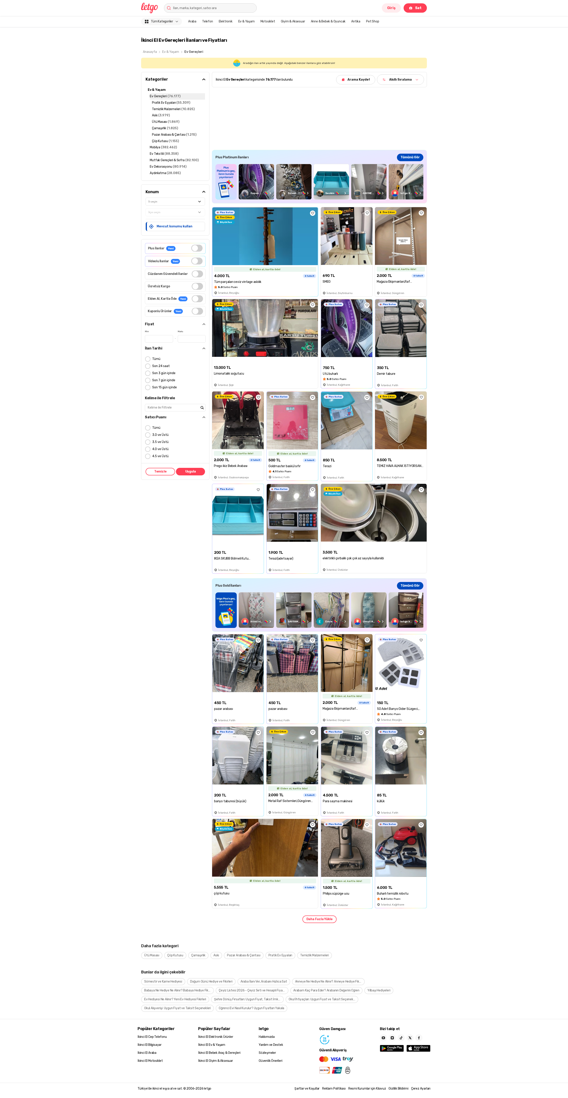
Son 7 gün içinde (163, 380)
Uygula (190, 471)
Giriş (391, 8)
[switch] (197, 248)
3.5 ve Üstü (160, 442)
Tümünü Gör (410, 157)
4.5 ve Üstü (160, 456)
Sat (418, 8)
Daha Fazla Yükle (319, 919)
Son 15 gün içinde (164, 387)
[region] (319, 182)
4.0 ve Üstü (160, 449)
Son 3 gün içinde (164, 373)
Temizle (160, 471)
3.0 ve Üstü (160, 435)
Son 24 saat (161, 366)
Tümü (156, 359)
